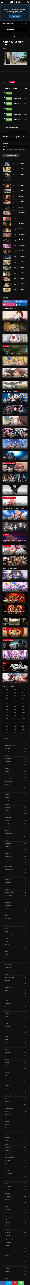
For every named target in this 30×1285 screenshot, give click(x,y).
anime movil (8, 761)
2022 (15, 692)
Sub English (8, 1199)
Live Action (7, 1085)
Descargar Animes (9, 977)
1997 (23, 715)
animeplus (7, 872)
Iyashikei (7, 1065)
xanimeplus (8, 1248)
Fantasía (7, 1023)
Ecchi (6, 1000)
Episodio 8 (21, 201)
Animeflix (7, 820)
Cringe (6, 957)
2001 (15, 712)
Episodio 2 (21, 168)
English (6, 1006)
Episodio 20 (22, 267)
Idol (6, 1049)
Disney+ (7, 984)
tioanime (7, 1216)
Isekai (6, 1055)
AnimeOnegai (8, 866)
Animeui (7, 885)
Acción (6, 742)
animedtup (7, 804)
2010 (15, 703)
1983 (15, 729)
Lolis (6, 1088)
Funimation (7, 1026)
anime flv (7, 751)
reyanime (7, 1150)
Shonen (7, 1180)
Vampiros (7, 1229)
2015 (23, 698)
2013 (15, 701)
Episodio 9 (21, 207)
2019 (15, 695)
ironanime (7, 1052)
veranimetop (8, 1235)
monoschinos (8, 1105)
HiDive (6, 1042)
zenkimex (7, 1265)
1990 (7, 724)
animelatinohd (8, 843)
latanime (7, 1082)
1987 (7, 726)
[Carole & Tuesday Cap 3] (5, 36)
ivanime (7, 1062)
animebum (7, 794)
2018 (23, 695)
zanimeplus (8, 1261)
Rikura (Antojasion (9, 1157)
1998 (15, 715)
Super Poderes (9, 1203)
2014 (7, 701)
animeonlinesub (9, 869)
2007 (15, 706)
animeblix (7, 787)
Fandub (7, 1020)
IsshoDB (7, 1059)
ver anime (7, 1232)
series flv (7, 1170)
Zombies (7, 1271)
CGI (6, 928)
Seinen (6, 1167)
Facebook (8, 301)
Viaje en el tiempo (9, 1239)
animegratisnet (8, 833)
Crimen (6, 954)
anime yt (7, 771)
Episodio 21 (22, 272)
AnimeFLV (7, 823)
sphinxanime (8, 1196)
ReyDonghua (8, 1154)
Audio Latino (8, 902)
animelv (7, 846)
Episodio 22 (22, 278)
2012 (23, 701)
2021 (23, 692)
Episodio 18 (22, 256)
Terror (6, 1212)
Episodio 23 (22, 283)
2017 (7, 698)
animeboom (8, 791)
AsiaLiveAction (8, 895)
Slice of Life (8, 1190)
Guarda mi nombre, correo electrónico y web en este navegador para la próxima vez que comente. (13, 151)
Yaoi (6, 1252)
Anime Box (7, 748)
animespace (8, 876)
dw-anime (7, 997)
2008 (7, 706)
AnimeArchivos (8, 781)
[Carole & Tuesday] (15, 36)
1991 (23, 721)
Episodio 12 (22, 223)
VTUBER (7, 1245)
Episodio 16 (22, 245)
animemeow (8, 850)
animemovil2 (8, 856)
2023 (7, 692)
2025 (15, 689)
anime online (8, 765)
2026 (7, 689)
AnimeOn (7, 863)
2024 (23, 689)
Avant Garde (8, 905)
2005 (7, 709)
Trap (6, 1219)
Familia (6, 1016)
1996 (7, 718)
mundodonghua (9, 1108)
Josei (6, 1075)
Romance (7, 1160)
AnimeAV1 (7, 784)
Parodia (7, 1127)
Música (6, 1111)
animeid (7, 836)
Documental (8, 987)
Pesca (6, 1134)
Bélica (6, 915)
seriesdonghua (8, 1173)
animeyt (7, 889)
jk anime (7, 1069)
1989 (15, 724)
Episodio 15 (22, 240)
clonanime (7, 938)
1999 (7, 715)
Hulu (6, 1046)
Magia (6, 1091)
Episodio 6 (21, 190)
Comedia (7, 944)
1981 (7, 732)
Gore (6, 1033)
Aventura (7, 908)
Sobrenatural (8, 1193)
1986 (15, 726)
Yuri (6, 1258)
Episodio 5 (21, 185)
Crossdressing (8, 964)
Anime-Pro (7, 774)
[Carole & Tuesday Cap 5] (25, 36)
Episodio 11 (22, 218)
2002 (7, 712)
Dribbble (7, 305)
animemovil (7, 853)
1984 (7, 729)
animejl (6, 840)
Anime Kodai (8, 758)
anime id (7, 755)
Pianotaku (7, 1137)
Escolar (7, 1010)
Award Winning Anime (10, 912)
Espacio (7, 1013)
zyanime (7, 1278)
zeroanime (7, 1268)
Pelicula (7, 1131)
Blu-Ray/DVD (8, 918)
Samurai (7, 1163)
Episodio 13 (22, 229)
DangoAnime (8, 970)
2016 (15, 698)
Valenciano (7, 1225)
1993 (7, 721)
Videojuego (8, 1242)
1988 (23, 724)
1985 (23, 726)
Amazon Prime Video (10, 745)
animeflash (7, 814)
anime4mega (8, 778)
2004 (15, 709)
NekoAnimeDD (8, 1114)
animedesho (8, 801)
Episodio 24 (22, 289)
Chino (6, 931)
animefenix (7, 810)
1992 (15, 721)
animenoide (8, 859)
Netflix (6, 1118)
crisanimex (7, 961)
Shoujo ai (7, 1183)
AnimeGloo (7, 830)
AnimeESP (7, 807)
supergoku (7, 1206)
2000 (23, 712)
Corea (6, 948)
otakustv (7, 1124)
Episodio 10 (22, 212)
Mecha (6, 1098)
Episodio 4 (21, 179)
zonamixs (7, 1275)
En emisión (7, 1003)
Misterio (7, 1101)
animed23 (7, 797)
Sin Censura (8, 1186)
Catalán (7, 925)
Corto (6, 951)
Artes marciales (9, 892)
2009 (23, 703)
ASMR (6, 899)
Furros (6, 1029)
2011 (7, 703)
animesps (7, 879)
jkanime (7, 1072)
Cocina (6, 941)
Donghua (7, 990)
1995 (15, 718)
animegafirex (8, 827)
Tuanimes (7, 1222)
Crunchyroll (8, 967)
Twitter (20, 301)
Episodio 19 (22, 262)
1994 (23, 718)
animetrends (8, 882)
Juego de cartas (9, 1078)
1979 (15, 732)
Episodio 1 (21, 163)
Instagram (20, 305)
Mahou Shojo (8, 1095)
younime (7, 1255)
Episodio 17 (22, 251)
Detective (7, 980)
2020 (7, 695)
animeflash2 (8, 817)
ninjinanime (7, 1121)
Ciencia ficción (8, 935)
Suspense (7, 1209)
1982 (23, 729)
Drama (6, 993)
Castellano (7, 921)
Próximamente (8, 1140)
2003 (23, 709)
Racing (6, 1144)
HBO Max (7, 1039)
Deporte (7, 974)
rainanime (7, 1147)
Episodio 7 (21, 196)
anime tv (7, 768)
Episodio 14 (22, 234)
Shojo (6, 1176)
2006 (23, 706)
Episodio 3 (21, 174)
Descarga (12, 82)
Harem (6, 1036)
